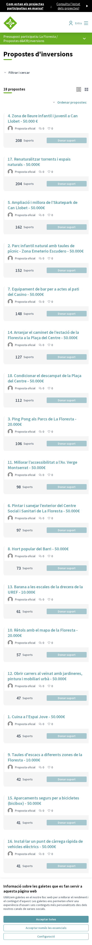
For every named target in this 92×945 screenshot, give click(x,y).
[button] (79, 89)
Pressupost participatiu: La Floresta (29, 36)
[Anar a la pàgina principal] (35, 23)
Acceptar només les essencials (46, 928)
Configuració (46, 936)
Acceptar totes (46, 919)
